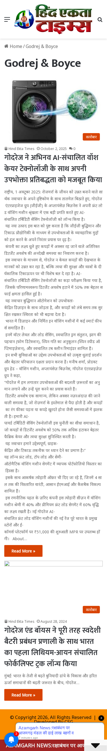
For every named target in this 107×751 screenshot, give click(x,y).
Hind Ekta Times (22, 148)
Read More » (23, 551)
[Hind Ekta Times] (53, 19)
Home (15, 46)
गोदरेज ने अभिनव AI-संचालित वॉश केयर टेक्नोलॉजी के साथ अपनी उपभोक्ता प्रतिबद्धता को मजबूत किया (53, 169)
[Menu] (7, 21)
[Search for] (100, 21)
